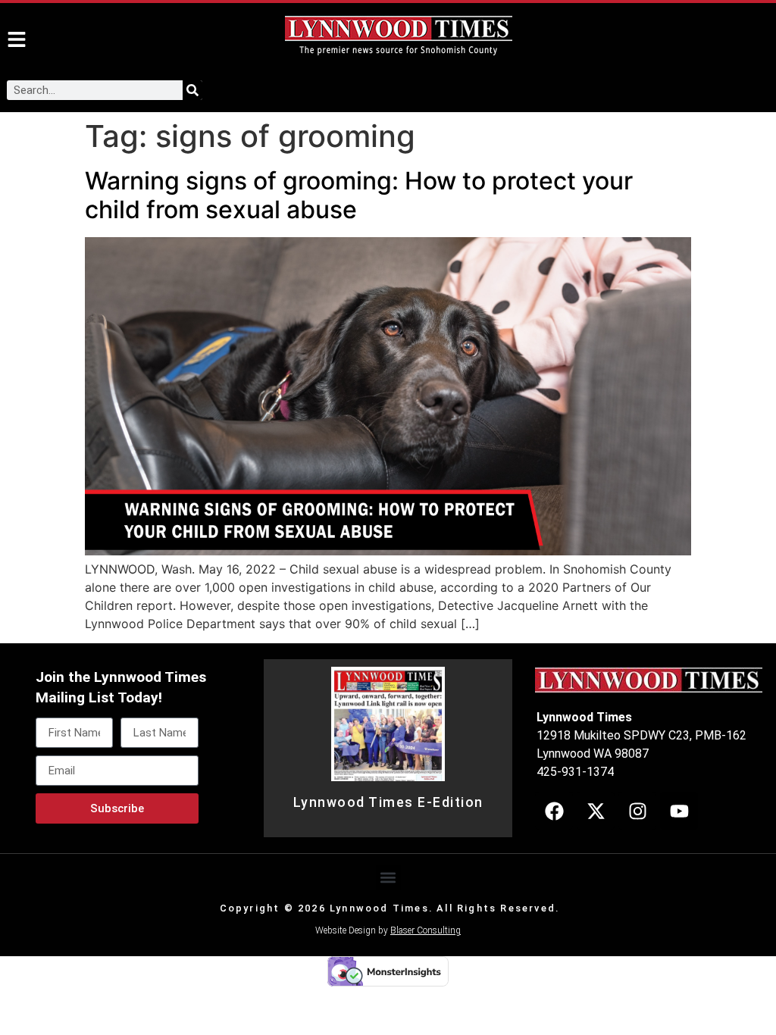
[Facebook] (554, 811)
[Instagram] (637, 811)
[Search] (192, 90)
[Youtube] (679, 811)
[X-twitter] (596, 811)
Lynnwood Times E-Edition (388, 802)
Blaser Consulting (425, 930)
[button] (388, 877)
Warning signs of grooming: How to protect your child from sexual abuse (359, 195)
